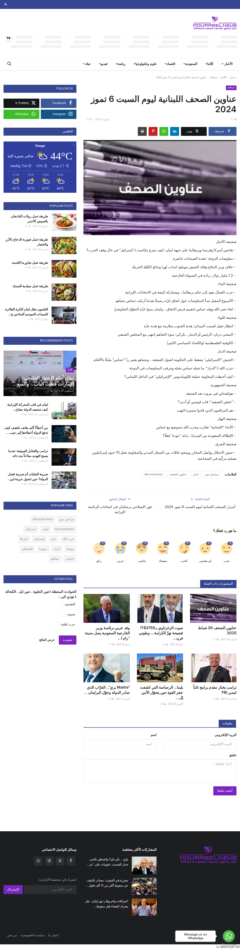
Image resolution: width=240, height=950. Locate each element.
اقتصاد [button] (171, 64)
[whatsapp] (38, 861)
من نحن (12, 935)
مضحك (162, 561)
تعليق (232, 755)
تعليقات (227, 723)
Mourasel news (43, 519)
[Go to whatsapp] (229, 936)
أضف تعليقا (224, 791)
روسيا (70, 548)
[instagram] (49, 861)
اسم (154, 735)
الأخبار (223, 77)
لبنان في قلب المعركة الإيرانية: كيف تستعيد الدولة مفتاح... (27, 406)
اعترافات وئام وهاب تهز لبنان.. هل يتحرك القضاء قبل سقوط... (106, 903)
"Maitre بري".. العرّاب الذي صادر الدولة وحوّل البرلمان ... (107, 690)
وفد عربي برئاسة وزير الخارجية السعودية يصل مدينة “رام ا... (107, 632)
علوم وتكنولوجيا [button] (146, 64)
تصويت (67, 640)
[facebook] (70, 861)
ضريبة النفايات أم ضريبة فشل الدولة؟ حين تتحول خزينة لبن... (27, 476)
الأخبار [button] (228, 64)
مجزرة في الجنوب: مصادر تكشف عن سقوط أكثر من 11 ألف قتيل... (107, 882)
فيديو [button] (104, 64)
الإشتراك (13, 889)
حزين (120, 561)
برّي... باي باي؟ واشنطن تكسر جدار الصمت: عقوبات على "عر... (107, 861)
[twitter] (60, 861)
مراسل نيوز (211, 474)
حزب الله (68, 539)
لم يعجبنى (205, 561)
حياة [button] (87, 64)
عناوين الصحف (178, 474)
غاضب (142, 561)
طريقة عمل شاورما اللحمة (30, 262)
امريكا (24, 539)
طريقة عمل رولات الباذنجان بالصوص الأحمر (29, 218)
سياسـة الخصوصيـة (32, 935)
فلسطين (27, 548)
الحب (184, 561)
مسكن (232, 77)
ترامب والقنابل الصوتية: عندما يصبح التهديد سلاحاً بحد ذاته (28, 453)
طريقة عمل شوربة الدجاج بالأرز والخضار (26, 241)
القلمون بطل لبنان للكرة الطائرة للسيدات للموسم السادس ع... (26, 311)
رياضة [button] (121, 64)
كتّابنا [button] (210, 64)
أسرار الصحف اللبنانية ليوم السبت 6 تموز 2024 (200, 507)
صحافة (213, 77)
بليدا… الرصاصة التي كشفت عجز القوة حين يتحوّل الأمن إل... (161, 692)
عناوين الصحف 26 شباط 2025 (217, 630)
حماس (70, 558)
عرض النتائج (47, 640)
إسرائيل (39, 539)
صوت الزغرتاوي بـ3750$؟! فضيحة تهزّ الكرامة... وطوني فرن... (161, 632)
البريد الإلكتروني (225, 735)
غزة (53, 539)
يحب (226, 561)
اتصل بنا (53, 935)
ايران (56, 548)
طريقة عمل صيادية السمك (30, 286)
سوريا (43, 548)
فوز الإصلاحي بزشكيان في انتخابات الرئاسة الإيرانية (120, 509)
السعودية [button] (191, 64)
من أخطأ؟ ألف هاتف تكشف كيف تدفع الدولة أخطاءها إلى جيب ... (26, 430)
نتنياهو (55, 558)
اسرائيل (31, 529)
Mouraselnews (154, 474)
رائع (99, 561)
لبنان (196, 474)
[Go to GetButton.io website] (228, 945)
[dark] (6, 4)
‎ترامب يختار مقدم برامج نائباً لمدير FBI (214, 690)
